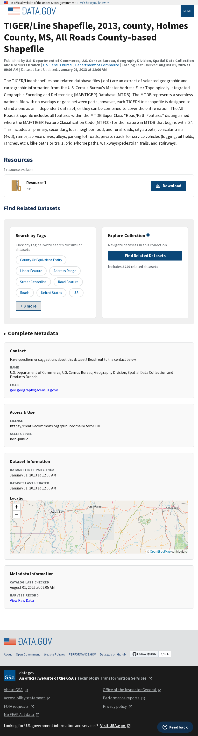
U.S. (76, 292)
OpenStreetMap (160, 551)
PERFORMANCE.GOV (82, 654)
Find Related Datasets (145, 255)
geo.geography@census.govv (34, 390)
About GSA (13, 689)
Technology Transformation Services (112, 678)
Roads (24, 292)
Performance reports (121, 698)
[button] (16, 507)
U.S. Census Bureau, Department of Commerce (81, 64)
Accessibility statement (25, 698)
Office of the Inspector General (130, 689)
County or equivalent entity (41, 260)
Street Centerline (33, 282)
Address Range (65, 270)
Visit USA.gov (113, 725)
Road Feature (68, 282)
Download (172, 185)
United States (51, 292)
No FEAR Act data (19, 714)
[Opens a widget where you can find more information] (175, 728)
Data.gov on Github (113, 654)
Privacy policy (115, 706)
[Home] (32, 11)
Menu (187, 11)
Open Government (28, 654)
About (8, 654)
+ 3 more (28, 306)
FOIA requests (16, 706)
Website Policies (54, 654)
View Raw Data (22, 600)
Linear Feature (31, 270)
